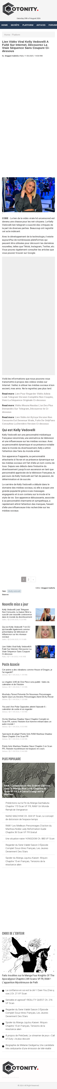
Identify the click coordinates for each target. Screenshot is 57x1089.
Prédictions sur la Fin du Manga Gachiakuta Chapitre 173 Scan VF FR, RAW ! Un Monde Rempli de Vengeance (27, 806)
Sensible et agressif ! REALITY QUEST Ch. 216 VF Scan (29, 1001)
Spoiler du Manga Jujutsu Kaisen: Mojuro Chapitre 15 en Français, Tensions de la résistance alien (26, 861)
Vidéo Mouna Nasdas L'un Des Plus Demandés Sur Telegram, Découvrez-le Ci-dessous (27, 408)
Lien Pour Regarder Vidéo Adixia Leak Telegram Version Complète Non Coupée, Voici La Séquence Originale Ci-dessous (27, 397)
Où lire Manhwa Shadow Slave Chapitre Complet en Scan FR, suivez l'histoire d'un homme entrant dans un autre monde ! (26, 721)
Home (4, 25)
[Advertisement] (28, 87)
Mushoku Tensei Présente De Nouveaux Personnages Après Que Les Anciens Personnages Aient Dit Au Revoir (28, 695)
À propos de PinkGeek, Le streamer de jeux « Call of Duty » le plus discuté (30, 1037)
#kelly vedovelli (14, 591)
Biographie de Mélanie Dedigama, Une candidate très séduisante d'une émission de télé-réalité (30, 1047)
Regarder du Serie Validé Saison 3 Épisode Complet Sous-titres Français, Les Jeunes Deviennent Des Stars (27, 848)
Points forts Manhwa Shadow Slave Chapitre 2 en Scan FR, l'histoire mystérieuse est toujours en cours (27, 747)
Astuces (41, 25)
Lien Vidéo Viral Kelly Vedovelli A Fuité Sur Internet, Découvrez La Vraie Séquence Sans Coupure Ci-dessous (16, 650)
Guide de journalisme (10, 1077)
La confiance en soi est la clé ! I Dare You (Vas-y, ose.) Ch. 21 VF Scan (30, 992)
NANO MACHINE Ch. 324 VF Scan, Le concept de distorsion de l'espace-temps (30, 818)
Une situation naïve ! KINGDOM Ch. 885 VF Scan (30, 838)
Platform (27, 25)
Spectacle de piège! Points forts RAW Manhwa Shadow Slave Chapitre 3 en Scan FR (27, 735)
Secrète (15, 25)
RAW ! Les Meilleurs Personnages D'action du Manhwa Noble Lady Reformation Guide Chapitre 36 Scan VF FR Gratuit (29, 829)
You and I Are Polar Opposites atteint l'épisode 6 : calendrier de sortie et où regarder (24, 707)
